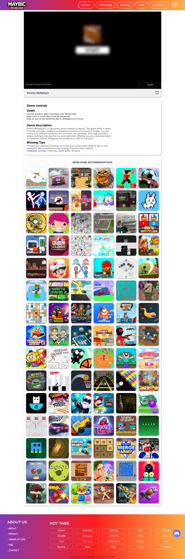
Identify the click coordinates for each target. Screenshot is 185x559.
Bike (87, 547)
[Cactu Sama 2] (59, 291)
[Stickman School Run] (59, 358)
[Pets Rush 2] (81, 493)
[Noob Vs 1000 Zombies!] (126, 358)
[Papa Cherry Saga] (59, 268)
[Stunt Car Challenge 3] (59, 178)
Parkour (140, 541)
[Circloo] (59, 471)
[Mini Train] (81, 426)
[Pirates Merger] (59, 313)
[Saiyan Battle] (126, 493)
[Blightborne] (36, 268)
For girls (114, 536)
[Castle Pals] (149, 380)
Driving (125, 5)
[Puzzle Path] (36, 178)
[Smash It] (36, 245)
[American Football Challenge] (126, 223)
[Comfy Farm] (149, 245)
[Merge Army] (126, 448)
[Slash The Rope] (36, 426)
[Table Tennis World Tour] (36, 471)
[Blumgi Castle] (149, 471)
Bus (114, 547)
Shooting (105, 5)
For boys (87, 536)
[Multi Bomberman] (126, 471)
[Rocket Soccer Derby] (149, 178)
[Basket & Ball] (104, 178)
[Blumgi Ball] (81, 358)
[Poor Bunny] (149, 200)
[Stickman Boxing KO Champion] (149, 448)
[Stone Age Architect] (104, 471)
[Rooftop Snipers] (81, 448)
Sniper (166, 536)
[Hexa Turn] (126, 268)
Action (86, 5)
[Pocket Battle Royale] (149, 493)
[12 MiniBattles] (149, 223)
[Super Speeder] (59, 448)
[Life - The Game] (59, 223)
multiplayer (32, 150)
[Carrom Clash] (59, 245)
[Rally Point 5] (59, 426)
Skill (141, 5)
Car (166, 541)
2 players (159, 5)
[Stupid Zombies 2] (36, 223)
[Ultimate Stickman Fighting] (36, 200)
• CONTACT (13, 550)
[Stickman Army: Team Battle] (126, 336)
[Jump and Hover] (36, 448)
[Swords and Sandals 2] (81, 178)
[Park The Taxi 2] (104, 223)
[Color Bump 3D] (126, 380)
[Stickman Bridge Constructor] (59, 380)
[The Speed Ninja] (59, 200)
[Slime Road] (149, 403)
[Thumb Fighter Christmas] (59, 403)
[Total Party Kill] (81, 313)
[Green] (149, 426)
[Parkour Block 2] (126, 178)
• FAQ (10, 545)
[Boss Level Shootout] (104, 403)
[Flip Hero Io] (104, 245)
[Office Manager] (149, 336)
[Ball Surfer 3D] (104, 380)
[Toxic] (126, 200)
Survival (87, 541)
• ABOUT (11, 528)
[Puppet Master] (104, 493)
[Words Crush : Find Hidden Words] (104, 448)
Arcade (61, 536)
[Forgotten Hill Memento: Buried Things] (126, 403)
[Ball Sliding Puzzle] (81, 471)
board (61, 150)
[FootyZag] (59, 336)
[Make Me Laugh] (81, 223)
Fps (61, 541)
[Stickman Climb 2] (126, 291)
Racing (61, 547)
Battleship (114, 541)
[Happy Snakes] (149, 313)
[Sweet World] (149, 358)
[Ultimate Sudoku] (36, 313)
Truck (140, 547)
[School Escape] (104, 358)
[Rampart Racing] (104, 291)
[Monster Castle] (104, 426)
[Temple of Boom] (126, 426)
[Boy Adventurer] (36, 493)
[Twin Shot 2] (81, 200)
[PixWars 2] (149, 291)
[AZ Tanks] (81, 245)
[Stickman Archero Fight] (149, 268)
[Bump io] (59, 493)
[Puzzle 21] (81, 336)
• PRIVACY (12, 534)
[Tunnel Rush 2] (36, 336)
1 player (166, 547)
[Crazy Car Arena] (81, 291)
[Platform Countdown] (36, 403)
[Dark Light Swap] (126, 245)
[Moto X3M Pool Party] (126, 313)
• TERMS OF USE (16, 539)
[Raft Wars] (36, 358)
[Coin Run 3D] (36, 291)
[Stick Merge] (81, 403)
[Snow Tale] (104, 200)
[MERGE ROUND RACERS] (36, 380)
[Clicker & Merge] (104, 313)
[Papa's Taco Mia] (104, 336)
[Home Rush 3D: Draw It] (81, 268)
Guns (140, 536)
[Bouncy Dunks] (81, 380)
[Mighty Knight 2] (104, 268)
